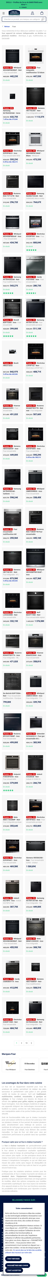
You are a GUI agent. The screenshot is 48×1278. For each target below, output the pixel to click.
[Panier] (42, 13)
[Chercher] (42, 19)
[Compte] (32, 13)
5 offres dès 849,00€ (10, 581)
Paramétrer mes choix (17, 1265)
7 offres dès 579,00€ (10, 119)
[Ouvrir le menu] (3, 13)
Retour (7, 27)
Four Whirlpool (11, 1070)
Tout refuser (13, 1259)
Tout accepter (14, 1270)
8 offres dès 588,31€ (10, 162)
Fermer (24, 7)
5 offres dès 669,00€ (10, 374)
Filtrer (41, 1275)
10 (26, 1043)
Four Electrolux (30, 1070)
